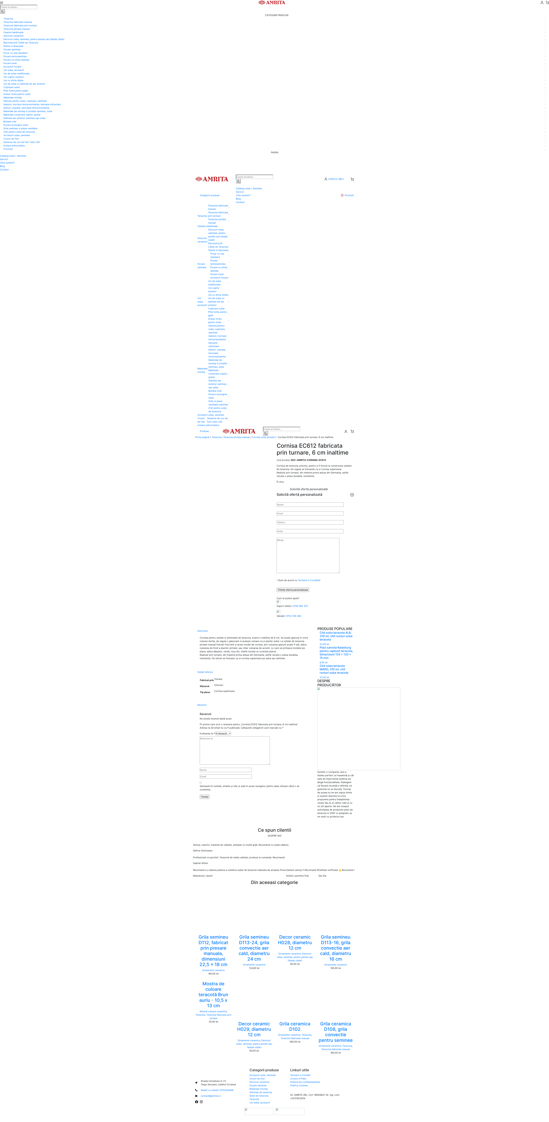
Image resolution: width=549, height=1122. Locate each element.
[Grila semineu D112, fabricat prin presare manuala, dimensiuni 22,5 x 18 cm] (213, 910)
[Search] (2, 11)
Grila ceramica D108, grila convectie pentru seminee (336, 1032)
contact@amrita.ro (211, 1095)
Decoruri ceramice (259, 1082)
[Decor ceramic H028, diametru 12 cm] (295, 910)
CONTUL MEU (336, 179)
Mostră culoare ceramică (213, 1011)
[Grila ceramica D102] (295, 997)
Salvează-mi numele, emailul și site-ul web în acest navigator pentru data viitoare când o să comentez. (249, 788)
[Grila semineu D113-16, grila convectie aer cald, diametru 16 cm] (335, 910)
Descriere (202, 630)
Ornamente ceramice (213, 970)
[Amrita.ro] (212, 178)
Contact (4, 169)
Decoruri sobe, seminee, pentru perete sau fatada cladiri (295, 957)
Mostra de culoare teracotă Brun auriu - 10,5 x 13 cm (213, 994)
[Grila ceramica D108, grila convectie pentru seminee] (335, 997)
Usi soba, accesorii (259, 1102)
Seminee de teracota (260, 1092)
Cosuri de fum (257, 1078)
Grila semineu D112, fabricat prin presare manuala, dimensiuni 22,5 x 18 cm (213, 950)
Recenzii (201, 704)
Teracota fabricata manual (295, 1038)
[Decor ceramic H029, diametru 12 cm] (254, 997)
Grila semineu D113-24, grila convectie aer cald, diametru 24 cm (254, 948)
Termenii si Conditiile (309, 580)
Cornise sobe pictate (263, 437)
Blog (2, 166)
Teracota (216, 437)
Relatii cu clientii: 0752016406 (217, 1090)
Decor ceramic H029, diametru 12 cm (254, 1029)
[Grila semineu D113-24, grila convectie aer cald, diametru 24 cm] (254, 910)
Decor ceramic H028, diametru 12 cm (295, 942)
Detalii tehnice (205, 672)
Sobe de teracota (258, 1095)
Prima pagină (202, 437)
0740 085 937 (300, 606)
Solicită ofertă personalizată (309, 489)
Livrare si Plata (298, 1078)
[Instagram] (201, 1101)
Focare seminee (257, 1085)
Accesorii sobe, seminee (262, 1075)
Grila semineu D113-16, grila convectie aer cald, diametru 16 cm (335, 948)
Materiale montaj (258, 1088)
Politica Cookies (299, 1085)
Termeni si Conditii (300, 1075)
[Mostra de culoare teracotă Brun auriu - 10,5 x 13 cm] (213, 977)
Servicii (4, 159)
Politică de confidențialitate (305, 1082)
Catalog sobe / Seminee (13, 155)
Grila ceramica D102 (294, 1026)
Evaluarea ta (207, 733)
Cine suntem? (7, 162)
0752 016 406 (293, 616)
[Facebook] (196, 1101)
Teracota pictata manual (236, 437)
